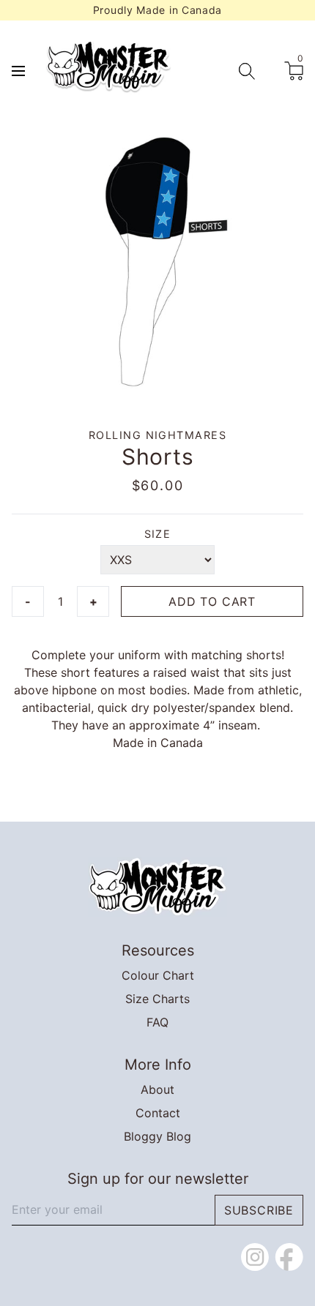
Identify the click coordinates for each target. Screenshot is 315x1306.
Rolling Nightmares (157, 435)
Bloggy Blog (157, 1136)
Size (157, 534)
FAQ (157, 1022)
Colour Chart (158, 975)
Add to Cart (212, 601)
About (157, 1089)
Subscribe (259, 1210)
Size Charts (157, 998)
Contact (158, 1113)
